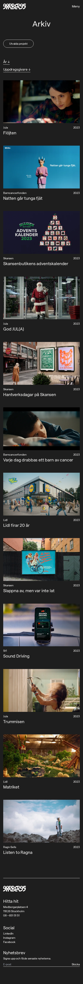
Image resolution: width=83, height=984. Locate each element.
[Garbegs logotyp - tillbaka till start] (14, 6)
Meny (76, 6)
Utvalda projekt (18, 43)
